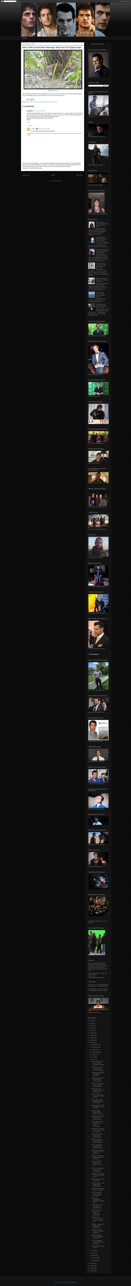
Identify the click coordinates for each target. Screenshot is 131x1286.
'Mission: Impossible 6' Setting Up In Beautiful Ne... (98, 1225)
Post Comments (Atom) (56, 181)
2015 (92, 1265)
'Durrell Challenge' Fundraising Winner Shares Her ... (98, 1242)
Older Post (79, 175)
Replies (30, 125)
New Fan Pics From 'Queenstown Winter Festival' (98, 1096)
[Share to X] (30, 99)
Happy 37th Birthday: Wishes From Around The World (102, 280)
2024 (92, 1025)
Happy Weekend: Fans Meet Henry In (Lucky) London (101, 239)
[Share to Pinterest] (33, 99)
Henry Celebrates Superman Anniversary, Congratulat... (96, 1212)
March (94, 1255)
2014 (92, 1268)
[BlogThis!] (28, 99)
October (94, 1049)
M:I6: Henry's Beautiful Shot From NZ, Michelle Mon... (98, 1169)
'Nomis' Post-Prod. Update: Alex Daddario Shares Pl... (97, 1163)
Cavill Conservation (38, 102)
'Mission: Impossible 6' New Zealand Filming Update (98, 1079)
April (93, 1253)
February (94, 1258)
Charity (45, 102)
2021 (92, 1033)
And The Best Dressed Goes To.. (98, 1246)
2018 (92, 1040)
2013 (92, 1270)
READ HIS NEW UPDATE (58, 95)
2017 (92, 1042)
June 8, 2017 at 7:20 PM (39, 111)
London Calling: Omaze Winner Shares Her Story (97, 1112)
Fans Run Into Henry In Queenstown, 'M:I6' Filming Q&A (97, 1068)
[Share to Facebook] (32, 99)
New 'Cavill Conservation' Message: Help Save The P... (98, 1200)
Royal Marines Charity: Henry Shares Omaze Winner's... (98, 1117)
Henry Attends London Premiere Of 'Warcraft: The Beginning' (102, 251)
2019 (92, 1038)
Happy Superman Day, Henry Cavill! (98, 1179)
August (94, 1054)
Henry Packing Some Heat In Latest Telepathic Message (98, 1063)
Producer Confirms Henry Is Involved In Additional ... (98, 1231)
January (94, 1260)
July (93, 1057)
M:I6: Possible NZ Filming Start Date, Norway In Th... (97, 1236)
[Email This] (27, 99)
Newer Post (26, 175)
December (95, 1045)
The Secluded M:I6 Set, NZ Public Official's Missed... (97, 1146)
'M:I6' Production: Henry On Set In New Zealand (97, 1194)
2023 (92, 1028)
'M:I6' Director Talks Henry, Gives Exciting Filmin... (97, 1135)
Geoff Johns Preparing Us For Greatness (98, 1189)
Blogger (74, 1282)
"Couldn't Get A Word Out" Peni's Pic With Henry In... (98, 1175)
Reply (28, 122)
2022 (92, 1030)
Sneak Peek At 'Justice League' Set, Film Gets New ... (98, 1152)
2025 (92, 1023)
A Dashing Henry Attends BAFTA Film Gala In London (101, 306)
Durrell (49, 102)
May (93, 1250)
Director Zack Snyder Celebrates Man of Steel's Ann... (97, 1157)
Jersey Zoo (54, 102)
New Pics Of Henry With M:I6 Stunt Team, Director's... (97, 1141)
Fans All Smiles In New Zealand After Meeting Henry (98, 1184)
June (93, 1059)
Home (24, 38)
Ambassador (29, 102)
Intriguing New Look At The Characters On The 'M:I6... (98, 1106)
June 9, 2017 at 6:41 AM (44, 128)
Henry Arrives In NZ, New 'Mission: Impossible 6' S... (97, 1206)
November (95, 1047)
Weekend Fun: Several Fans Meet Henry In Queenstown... (98, 1130)
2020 (92, 1035)
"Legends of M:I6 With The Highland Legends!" (98, 1074)
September (95, 1052)
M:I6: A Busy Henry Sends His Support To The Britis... (97, 1101)
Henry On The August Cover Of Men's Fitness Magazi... (98, 1085)
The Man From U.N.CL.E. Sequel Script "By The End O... (97, 1219)
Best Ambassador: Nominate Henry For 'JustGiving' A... (98, 1090)
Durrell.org (54, 90)
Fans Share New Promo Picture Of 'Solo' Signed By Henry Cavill (101, 265)
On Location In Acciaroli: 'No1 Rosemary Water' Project (101, 294)
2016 (92, 1263)
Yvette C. (33, 128)
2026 (92, 1020)
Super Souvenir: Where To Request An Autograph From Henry (102, 224)
